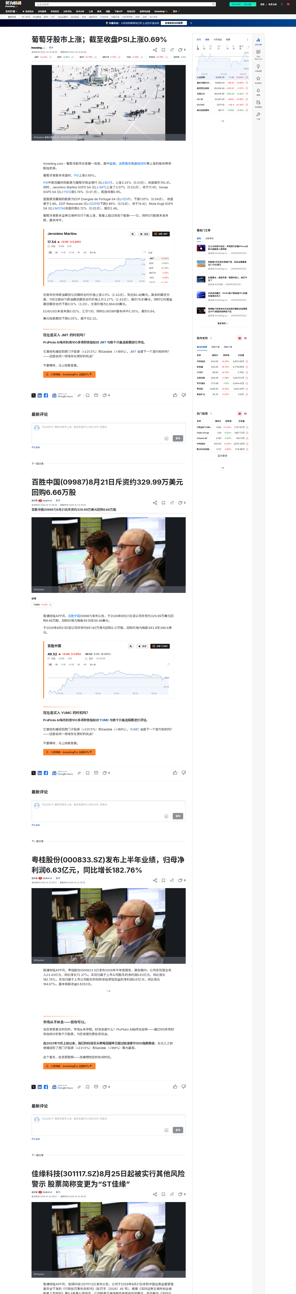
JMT (101, 187)
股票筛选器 (145, 11)
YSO (67, 192)
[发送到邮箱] (96, 395)
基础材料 (140, 163)
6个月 (71, 252)
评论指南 (36, 447)
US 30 (200, 99)
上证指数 (201, 77)
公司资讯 (104, 16)
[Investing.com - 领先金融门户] (13, 4)
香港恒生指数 (203, 88)
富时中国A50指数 (205, 82)
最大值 (93, 252)
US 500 (200, 104)
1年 (78, 252)
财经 (84, 16)
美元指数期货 (203, 110)
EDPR (94, 204)
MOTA (59, 208)
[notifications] (282, 4)
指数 (207, 39)
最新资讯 (12, 16)
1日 (50, 252)
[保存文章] (163, 50)
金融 (112, 163)
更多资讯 (222, 323)
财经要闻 (37, 16)
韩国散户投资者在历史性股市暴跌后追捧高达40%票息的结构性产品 (227, 310)
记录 (145, 16)
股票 (228, 39)
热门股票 (202, 413)
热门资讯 (26, 16)
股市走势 (202, 338)
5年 (85, 252)
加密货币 (93, 16)
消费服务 (125, 163)
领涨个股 (215, 347)
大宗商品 (218, 39)
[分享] (155, 50)
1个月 (63, 252)
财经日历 (131, 11)
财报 (137, 16)
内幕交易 (115, 16)
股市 (46, 16)
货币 (199, 39)
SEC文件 (153, 16)
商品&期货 (63, 16)
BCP (108, 182)
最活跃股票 (202, 347)
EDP (126, 199)
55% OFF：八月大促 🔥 (243, 4)
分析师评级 (127, 16)
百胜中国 (74, 616)
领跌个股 (228, 347)
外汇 (53, 16)
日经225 (201, 93)
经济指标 (75, 16)
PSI (76, 175)
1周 (56, 252)
